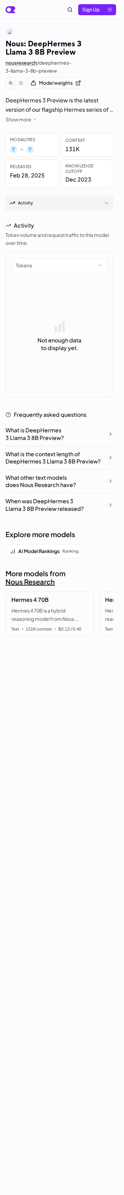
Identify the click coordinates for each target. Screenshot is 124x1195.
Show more (18, 119)
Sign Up (91, 9)
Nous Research (30, 581)
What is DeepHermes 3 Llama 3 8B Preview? (35, 433)
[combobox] (59, 265)
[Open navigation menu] (110, 9)
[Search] (70, 10)
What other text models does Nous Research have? (41, 481)
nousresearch (21, 62)
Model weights (56, 83)
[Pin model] (21, 83)
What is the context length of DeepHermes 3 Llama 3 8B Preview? (53, 457)
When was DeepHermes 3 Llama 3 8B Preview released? (45, 504)
